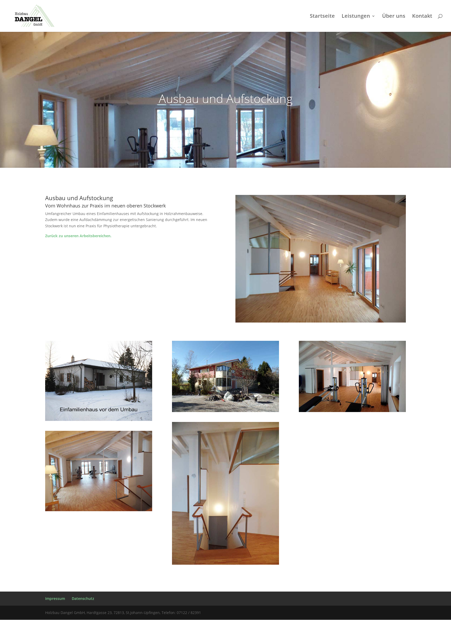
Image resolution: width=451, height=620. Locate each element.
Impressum (55, 598)
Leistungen (356, 16)
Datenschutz (83, 598)
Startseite (322, 16)
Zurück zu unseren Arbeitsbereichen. (78, 235)
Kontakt (422, 16)
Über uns (393, 16)
